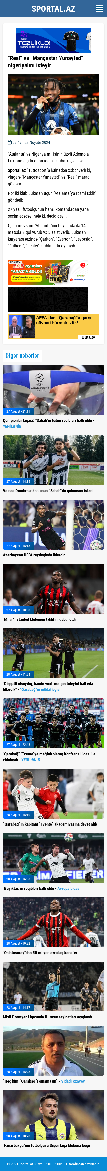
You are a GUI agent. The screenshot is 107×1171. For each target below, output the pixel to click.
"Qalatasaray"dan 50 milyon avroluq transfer (40, 952)
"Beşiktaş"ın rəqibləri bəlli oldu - (41, 888)
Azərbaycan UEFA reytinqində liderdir (34, 554)
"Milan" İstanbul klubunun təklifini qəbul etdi (39, 619)
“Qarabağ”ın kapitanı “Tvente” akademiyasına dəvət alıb (50, 824)
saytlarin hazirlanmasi (28, 254)
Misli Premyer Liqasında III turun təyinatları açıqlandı (47, 1016)
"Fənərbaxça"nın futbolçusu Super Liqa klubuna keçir (47, 1145)
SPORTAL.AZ (53, 9)
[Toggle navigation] (99, 8)
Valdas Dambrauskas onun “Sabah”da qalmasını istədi (48, 490)
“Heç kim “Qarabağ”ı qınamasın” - (44, 1081)
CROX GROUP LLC (55, 1164)
